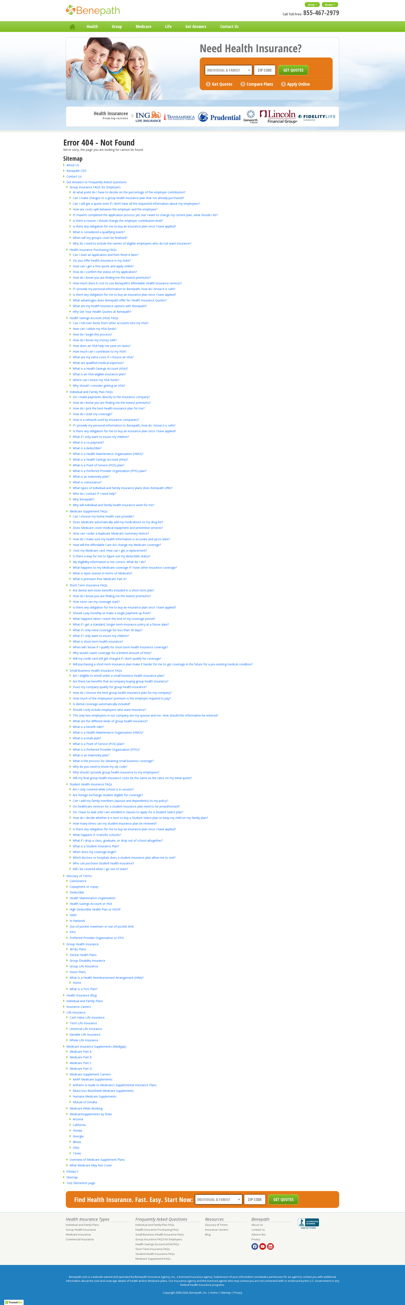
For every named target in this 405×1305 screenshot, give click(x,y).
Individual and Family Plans (84, 1001)
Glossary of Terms (79, 876)
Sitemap (72, 1177)
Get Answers (195, 26)
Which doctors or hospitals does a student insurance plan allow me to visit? (124, 858)
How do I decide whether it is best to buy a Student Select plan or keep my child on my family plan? (140, 818)
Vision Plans (78, 972)
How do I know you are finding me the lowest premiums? (112, 277)
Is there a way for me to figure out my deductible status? (111, 556)
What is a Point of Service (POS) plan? (98, 465)
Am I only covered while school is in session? (103, 789)
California (79, 1125)
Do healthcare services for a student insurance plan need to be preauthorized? (126, 806)
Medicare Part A (81, 1052)
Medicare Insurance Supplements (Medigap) (96, 1046)
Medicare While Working (86, 1108)
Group (117, 26)
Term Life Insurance (83, 1023)
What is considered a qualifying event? (99, 232)
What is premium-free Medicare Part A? (100, 579)
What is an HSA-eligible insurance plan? (99, 374)
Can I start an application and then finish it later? (105, 255)
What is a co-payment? (88, 442)
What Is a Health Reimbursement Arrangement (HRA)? (106, 978)
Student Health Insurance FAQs (91, 784)
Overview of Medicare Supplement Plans (97, 1160)
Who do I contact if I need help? (94, 494)
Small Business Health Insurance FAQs (96, 671)
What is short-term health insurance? (98, 641)
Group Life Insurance (84, 966)
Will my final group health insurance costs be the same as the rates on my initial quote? (132, 778)
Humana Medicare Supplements (94, 1096)
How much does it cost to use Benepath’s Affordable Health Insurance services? (127, 283)
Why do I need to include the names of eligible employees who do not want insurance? (132, 243)
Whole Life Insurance (84, 1040)
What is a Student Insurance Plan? (96, 846)
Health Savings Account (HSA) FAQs (94, 318)
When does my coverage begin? (94, 852)
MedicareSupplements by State (91, 1114)
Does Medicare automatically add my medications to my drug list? (118, 522)
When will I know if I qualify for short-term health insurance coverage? (120, 647)
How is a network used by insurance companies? (106, 420)
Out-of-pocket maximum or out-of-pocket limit (102, 926)
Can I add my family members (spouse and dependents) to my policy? (120, 801)
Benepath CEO (76, 171)
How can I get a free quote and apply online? (103, 266)
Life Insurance (76, 1012)
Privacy (255, 1239)
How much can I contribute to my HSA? (99, 351)
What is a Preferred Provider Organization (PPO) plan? (109, 471)
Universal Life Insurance (86, 1029)
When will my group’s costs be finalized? (100, 238)
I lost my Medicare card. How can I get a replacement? (110, 550)
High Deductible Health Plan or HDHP (95, 909)
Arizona (78, 1119)
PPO (73, 932)
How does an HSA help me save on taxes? (101, 346)
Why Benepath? (83, 499)
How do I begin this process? (92, 334)
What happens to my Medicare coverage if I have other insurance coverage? (125, 568)
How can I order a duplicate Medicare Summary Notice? (111, 533)
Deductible (77, 892)
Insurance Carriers (78, 1007)
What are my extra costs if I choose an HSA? (103, 357)
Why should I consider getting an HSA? (99, 386)
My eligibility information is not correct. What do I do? (109, 562)
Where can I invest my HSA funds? (96, 380)
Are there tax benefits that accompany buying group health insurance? (120, 681)
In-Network (77, 921)
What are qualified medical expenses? (98, 363)
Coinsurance (78, 881)
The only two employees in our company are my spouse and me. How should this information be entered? (145, 715)
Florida (77, 1131)
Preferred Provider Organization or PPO (97, 938)
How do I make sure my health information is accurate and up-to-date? (121, 539)
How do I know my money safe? (95, 340)
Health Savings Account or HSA (91, 904)
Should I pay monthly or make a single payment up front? (112, 613)
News (329, 5)
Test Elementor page (80, 1183)
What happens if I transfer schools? (97, 835)
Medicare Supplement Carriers (90, 1074)
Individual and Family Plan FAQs (91, 392)
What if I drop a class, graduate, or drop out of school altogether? (118, 840)
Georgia (78, 1136)
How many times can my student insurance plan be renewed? (115, 823)
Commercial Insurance (80, 1239)
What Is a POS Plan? (83, 989)
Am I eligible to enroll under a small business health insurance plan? (118, 676)
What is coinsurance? (87, 482)
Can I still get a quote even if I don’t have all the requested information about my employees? (136, 204)
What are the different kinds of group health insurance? (110, 721)
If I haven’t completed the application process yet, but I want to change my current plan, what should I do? (145, 215)
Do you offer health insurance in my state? (102, 260)
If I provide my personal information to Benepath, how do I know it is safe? (124, 289)
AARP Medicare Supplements (92, 1079)
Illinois (77, 1142)
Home (73, 26)
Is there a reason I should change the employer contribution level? (118, 221)
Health (92, 26)
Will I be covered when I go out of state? (100, 869)
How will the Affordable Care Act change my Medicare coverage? (117, 545)
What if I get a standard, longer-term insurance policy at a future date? (121, 624)
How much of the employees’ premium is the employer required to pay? (122, 698)
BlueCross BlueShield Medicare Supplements (103, 1091)
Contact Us (229, 26)
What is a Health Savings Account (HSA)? (100, 368)
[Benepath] (97, 11)
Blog (208, 1234)
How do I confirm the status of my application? (105, 272)
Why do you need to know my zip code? (100, 767)
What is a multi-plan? (87, 738)
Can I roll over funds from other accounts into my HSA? (110, 323)
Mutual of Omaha (85, 1102)
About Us (72, 165)
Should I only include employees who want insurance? (109, 710)
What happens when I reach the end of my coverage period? (114, 619)
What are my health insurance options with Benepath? (110, 306)
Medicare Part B (81, 1057)
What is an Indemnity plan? (91, 477)
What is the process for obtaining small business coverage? (113, 761)
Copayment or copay (84, 887)
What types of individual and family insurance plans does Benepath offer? (123, 488)
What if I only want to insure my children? (101, 437)
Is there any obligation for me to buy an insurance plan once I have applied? (124, 226)
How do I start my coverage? (92, 414)
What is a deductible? (87, 448)
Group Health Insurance (82, 944)
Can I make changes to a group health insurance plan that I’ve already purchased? (128, 198)
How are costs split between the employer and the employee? (115, 209)
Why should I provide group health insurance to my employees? (116, 772)
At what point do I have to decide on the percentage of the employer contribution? (129, 192)
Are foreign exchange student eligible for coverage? (108, 795)
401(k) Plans (78, 949)
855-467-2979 (321, 12)
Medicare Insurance (78, 1234)
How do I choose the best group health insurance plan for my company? (122, 693)
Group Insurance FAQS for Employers (95, 187)
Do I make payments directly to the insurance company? (111, 397)
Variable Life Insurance (85, 1034)
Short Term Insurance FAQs (89, 585)
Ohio (76, 1148)
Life (168, 26)
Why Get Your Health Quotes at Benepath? (102, 312)
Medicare (143, 26)
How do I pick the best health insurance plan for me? (108, 408)
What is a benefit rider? (88, 727)
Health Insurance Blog (81, 995)
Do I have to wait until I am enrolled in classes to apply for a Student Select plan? (128, 812)
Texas (77, 1153)
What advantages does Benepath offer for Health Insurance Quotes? (120, 300)
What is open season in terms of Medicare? (102, 573)
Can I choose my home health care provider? (103, 516)
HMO (73, 915)
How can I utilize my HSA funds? (94, 329)
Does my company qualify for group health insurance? (110, 687)
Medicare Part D (81, 1069)
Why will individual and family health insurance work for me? (113, 505)
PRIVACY (72, 1172)
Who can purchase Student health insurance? (103, 863)
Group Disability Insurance (87, 961)
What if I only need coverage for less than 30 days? (107, 630)
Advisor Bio (258, 1234)
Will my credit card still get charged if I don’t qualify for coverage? (117, 659)
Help (311, 5)
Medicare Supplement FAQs (89, 511)
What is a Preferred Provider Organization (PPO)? (106, 749)
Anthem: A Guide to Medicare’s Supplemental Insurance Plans (115, 1085)
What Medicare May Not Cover (91, 1165)
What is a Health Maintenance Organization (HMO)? (108, 454)
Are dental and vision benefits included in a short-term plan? (113, 590)
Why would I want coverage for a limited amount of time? (112, 653)
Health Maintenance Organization (92, 898)
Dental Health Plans (83, 955)
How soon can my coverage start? (96, 602)
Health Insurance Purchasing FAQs (93, 250)
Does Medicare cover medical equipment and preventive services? (118, 528)
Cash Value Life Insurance (87, 1017)
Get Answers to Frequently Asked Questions (96, 182)
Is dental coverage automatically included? (101, 704)
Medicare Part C (81, 1063)
